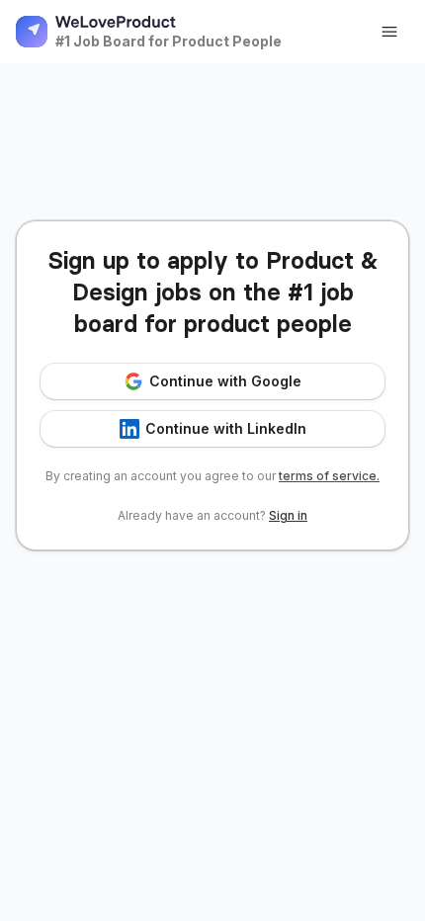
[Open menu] (389, 31)
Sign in (288, 515)
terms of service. (329, 475)
